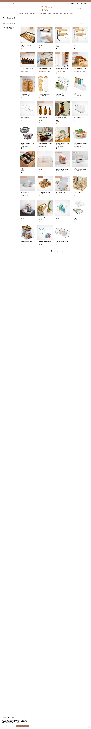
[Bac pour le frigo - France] (62, 84)
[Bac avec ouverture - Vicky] (27, 232)
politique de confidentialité (13, 722)
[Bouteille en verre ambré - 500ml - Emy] (45, 108)
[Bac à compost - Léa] (62, 183)
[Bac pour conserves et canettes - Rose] (27, 108)
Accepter (22, 725)
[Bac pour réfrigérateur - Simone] (62, 159)
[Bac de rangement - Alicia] (62, 208)
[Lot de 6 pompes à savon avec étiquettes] (27, 59)
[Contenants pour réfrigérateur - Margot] (45, 232)
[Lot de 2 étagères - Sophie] (62, 35)
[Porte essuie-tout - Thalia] (45, 35)
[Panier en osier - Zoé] (80, 183)
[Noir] (39, 47)
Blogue (85, 3)
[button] (20, 13)
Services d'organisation (73, 3)
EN (78, 8)
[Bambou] (21, 48)
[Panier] (86, 8)
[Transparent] (56, 97)
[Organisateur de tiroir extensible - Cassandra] (27, 35)
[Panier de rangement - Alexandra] (45, 208)
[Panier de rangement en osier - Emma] (45, 59)
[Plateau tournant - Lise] (27, 208)
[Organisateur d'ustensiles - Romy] (80, 208)
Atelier (81, 3)
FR (76, 8)
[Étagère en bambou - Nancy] (45, 183)
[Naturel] (39, 73)
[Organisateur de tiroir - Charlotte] (27, 159)
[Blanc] (58, 48)
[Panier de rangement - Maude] (27, 134)
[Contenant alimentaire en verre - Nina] (27, 84)
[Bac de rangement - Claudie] (62, 232)
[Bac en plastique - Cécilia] (80, 108)
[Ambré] (39, 122)
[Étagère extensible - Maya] (45, 159)
